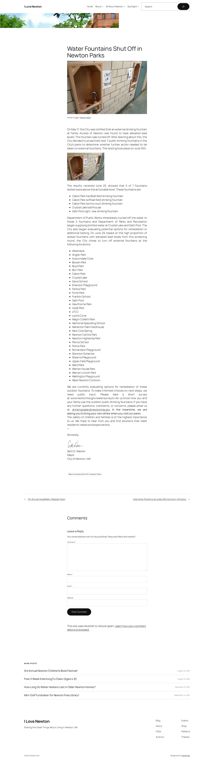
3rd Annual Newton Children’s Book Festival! (51, 670)
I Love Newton (33, 6)
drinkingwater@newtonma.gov (91, 409)
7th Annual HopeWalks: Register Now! (46, 499)
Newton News (85, 117)
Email (69, 586)
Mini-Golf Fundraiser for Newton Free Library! (51, 695)
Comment (71, 542)
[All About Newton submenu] (124, 6)
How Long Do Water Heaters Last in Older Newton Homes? (60, 687)
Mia (76, 117)
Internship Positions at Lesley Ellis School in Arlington (159, 499)
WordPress (186, 755)
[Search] (183, 6)
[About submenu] (102, 6)
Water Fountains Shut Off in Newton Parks (84, 474)
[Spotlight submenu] (138, 6)
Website (70, 598)
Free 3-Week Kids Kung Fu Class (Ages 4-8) (50, 678)
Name (70, 574)
